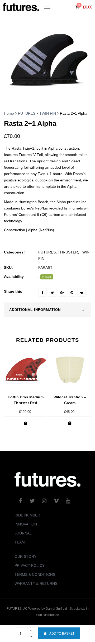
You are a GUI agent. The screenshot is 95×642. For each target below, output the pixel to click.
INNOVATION (26, 524)
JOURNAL (23, 533)
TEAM (20, 542)
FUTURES (26, 113)
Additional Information (35, 310)
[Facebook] (42, 292)
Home (9, 113)
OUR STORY (25, 556)
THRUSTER (68, 252)
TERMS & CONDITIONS (35, 574)
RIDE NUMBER (27, 515)
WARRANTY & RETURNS (36, 583)
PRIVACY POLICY (30, 565)
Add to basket (61, 633)
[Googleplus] (62, 292)
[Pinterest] (72, 292)
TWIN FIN (47, 113)
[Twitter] (52, 292)
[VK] (81, 292)
